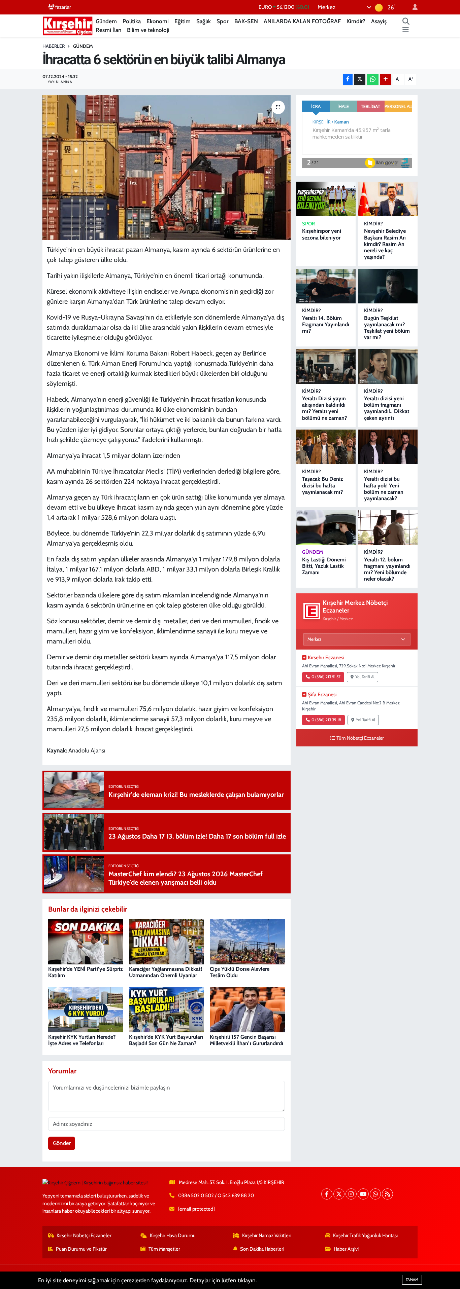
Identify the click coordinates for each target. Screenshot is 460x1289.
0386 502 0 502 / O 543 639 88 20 (216, 1195)
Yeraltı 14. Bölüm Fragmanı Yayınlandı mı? (325, 324)
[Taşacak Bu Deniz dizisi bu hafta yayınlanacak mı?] (326, 447)
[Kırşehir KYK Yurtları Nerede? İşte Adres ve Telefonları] (85, 1009)
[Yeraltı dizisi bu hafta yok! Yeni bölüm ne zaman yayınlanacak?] (388, 447)
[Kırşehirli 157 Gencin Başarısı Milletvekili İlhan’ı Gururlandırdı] (247, 1009)
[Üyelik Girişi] (412, 7)
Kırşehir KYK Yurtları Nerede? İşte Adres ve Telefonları (82, 1040)
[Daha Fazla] (385, 79)
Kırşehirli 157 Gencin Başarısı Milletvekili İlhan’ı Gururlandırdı (246, 1040)
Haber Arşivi (346, 1249)
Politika (132, 21)
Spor (223, 21)
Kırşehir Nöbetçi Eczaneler (84, 1235)
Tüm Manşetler (164, 1249)
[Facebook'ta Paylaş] (348, 79)
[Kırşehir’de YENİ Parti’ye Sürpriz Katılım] (85, 941)
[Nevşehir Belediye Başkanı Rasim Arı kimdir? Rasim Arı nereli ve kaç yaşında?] (388, 199)
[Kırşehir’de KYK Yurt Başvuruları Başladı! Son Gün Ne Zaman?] (166, 1009)
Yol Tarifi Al (364, 676)
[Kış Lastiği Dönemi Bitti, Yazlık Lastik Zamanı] (326, 527)
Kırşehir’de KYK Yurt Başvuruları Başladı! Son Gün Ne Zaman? (166, 1040)
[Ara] (406, 21)
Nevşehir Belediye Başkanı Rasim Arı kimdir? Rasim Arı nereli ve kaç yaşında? (385, 244)
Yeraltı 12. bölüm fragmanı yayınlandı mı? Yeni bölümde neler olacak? (387, 569)
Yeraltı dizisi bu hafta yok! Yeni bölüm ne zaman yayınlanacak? (383, 489)
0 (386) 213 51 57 (325, 676)
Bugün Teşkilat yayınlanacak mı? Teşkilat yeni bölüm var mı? (387, 328)
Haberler (53, 46)
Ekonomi (157, 21)
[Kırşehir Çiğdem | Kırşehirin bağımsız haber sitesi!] (67, 25)
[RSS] (387, 1194)
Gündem (106, 21)
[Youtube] (363, 1194)
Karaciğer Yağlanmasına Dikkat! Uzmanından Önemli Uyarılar (165, 972)
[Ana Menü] (405, 30)
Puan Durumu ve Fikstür (81, 1249)
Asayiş (379, 21)
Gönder (62, 1143)
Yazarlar (63, 7)
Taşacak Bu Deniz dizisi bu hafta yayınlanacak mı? (322, 485)
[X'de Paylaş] (359, 79)
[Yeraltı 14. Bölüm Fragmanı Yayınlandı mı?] (326, 286)
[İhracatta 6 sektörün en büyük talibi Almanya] (166, 167)
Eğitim (182, 21)
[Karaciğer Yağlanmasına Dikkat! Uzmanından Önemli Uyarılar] (166, 941)
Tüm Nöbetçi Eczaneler (360, 738)
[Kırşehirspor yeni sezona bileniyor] (326, 199)
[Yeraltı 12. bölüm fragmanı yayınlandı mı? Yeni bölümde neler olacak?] (388, 527)
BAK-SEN (246, 21)
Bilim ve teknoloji (148, 30)
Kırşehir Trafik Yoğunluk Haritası (365, 1235)
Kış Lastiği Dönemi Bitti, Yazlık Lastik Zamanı (324, 566)
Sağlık (203, 21)
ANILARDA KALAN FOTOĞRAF (302, 21)
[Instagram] (351, 1194)
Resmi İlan (108, 30)
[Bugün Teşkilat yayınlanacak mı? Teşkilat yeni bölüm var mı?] (388, 286)
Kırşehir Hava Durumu (173, 1235)
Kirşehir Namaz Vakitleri (266, 1235)
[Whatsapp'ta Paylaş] (373, 79)
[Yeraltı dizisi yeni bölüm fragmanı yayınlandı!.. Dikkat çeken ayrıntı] (388, 366)
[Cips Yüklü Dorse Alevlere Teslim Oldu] (247, 941)
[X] (338, 1194)
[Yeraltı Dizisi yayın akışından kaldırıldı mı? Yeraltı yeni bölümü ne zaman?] (326, 366)
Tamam (412, 1279)
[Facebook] (326, 1194)
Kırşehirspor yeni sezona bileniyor (321, 234)
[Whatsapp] (375, 1194)
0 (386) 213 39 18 (326, 719)
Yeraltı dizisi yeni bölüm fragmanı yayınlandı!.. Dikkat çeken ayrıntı (386, 408)
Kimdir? (356, 21)
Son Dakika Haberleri (262, 1249)
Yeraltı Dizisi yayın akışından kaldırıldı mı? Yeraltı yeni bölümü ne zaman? (324, 408)
